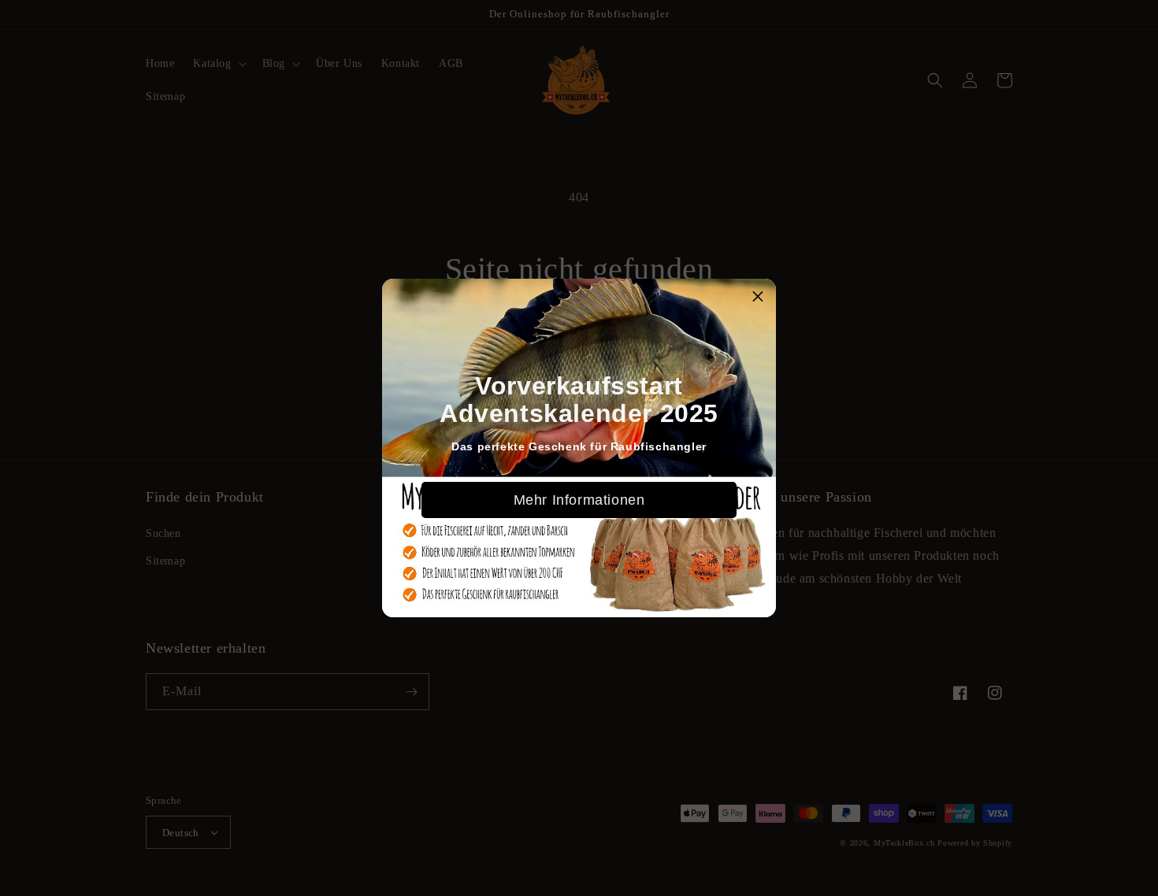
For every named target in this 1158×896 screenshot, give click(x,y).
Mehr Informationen (579, 500)
